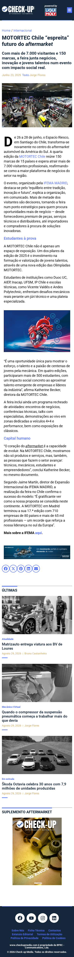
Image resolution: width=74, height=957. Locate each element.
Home (6, 30)
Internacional (22, 30)
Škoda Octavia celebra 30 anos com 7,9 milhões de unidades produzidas (34, 786)
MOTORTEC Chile (32, 156)
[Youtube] (31, 918)
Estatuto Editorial (22, 934)
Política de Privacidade (25, 938)
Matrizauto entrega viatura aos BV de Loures (32, 646)
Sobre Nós (18, 930)
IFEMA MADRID (55, 183)
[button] (5, 568)
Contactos (54, 930)
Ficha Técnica (36, 930)
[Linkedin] (54, 918)
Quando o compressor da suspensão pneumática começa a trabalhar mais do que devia (34, 716)
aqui (38, 533)
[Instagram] (42, 918)
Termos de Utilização (49, 934)
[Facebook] (20, 918)
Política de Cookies (53, 938)
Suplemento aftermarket (27, 812)
